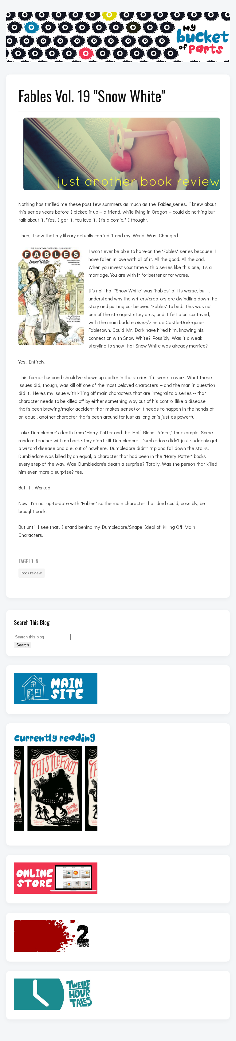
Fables (164, 204)
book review (32, 573)
